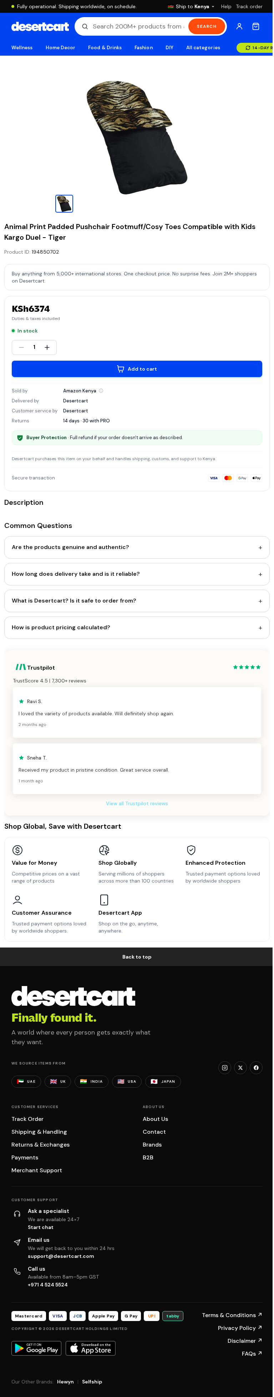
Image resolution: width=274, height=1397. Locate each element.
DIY (169, 48)
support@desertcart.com (61, 1256)
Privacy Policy (240, 1328)
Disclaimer (245, 1341)
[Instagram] (224, 1067)
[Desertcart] (40, 26)
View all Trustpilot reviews (137, 803)
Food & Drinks (105, 48)
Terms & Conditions (232, 1315)
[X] (240, 1067)
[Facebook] (256, 1067)
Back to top (137, 957)
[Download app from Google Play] (36, 1348)
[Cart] (256, 26)
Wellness (22, 48)
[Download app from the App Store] (91, 1348)
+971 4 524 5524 (48, 1284)
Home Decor (61, 48)
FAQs (252, 1353)
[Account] (239, 26)
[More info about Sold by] (101, 390)
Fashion (143, 48)
